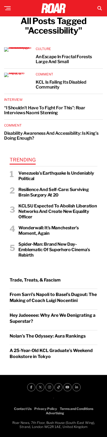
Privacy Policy (45, 409)
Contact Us (23, 409)
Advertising (55, 413)
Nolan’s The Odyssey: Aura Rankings (48, 336)
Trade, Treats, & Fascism (35, 280)
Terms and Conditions (76, 409)
